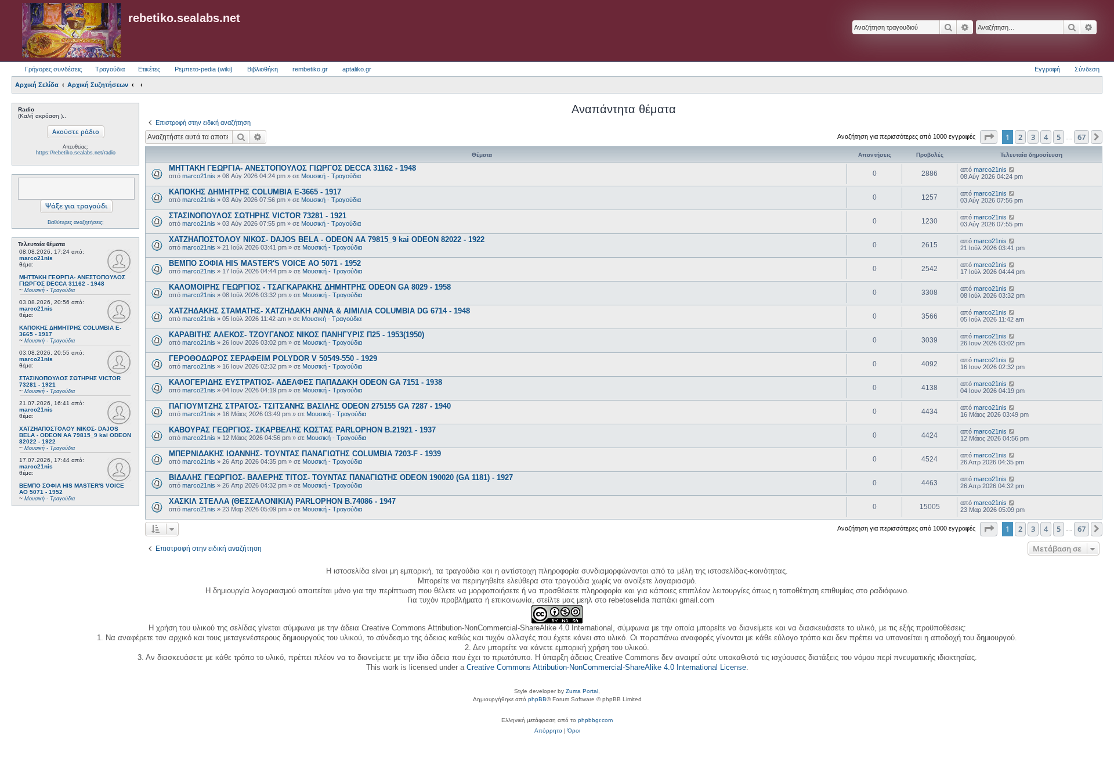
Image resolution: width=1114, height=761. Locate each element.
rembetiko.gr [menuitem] (310, 69)
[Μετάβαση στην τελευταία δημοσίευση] (1012, 169)
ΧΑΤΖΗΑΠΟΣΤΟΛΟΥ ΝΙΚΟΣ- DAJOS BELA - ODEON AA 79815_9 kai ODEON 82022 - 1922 (326, 239)
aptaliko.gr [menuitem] (356, 69)
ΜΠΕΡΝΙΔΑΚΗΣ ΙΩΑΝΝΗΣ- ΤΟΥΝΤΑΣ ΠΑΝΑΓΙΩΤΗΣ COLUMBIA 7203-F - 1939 (305, 453)
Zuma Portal (582, 691)
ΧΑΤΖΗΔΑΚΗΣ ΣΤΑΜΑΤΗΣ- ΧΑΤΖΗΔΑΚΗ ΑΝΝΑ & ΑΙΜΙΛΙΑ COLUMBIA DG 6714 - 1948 (319, 310)
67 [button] (1081, 137)
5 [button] (1059, 137)
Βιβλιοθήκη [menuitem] (262, 69)
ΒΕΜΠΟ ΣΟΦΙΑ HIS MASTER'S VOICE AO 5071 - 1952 (265, 263)
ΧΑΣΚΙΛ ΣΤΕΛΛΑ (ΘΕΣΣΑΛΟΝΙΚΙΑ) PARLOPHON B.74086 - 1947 (282, 501)
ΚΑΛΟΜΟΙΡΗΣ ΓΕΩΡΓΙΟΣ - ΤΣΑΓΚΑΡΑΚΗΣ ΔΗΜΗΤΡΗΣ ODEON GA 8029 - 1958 (310, 287)
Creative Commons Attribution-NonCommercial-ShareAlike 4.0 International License (606, 667)
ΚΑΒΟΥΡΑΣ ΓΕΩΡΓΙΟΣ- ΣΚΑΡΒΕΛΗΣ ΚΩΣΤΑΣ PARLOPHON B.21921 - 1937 (302, 429)
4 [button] (1046, 137)
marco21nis (36, 258)
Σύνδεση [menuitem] (1087, 69)
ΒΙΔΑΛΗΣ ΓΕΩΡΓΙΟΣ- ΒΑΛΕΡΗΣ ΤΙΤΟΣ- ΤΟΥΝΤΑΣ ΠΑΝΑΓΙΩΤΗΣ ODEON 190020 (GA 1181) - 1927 (341, 477)
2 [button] (1020, 137)
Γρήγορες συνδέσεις (53, 69)
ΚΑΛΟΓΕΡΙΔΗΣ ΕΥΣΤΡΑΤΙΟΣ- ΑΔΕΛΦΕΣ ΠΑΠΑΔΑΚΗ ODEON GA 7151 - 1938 (305, 382)
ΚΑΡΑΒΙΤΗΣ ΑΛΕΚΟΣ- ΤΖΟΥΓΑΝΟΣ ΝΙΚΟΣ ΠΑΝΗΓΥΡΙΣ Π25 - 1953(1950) (296, 334)
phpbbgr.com (595, 720)
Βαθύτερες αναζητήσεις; (76, 222)
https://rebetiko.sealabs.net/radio (75, 153)
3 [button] (1033, 137)
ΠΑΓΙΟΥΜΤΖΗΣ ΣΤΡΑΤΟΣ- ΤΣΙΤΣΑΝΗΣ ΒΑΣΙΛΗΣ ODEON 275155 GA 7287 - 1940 (310, 406)
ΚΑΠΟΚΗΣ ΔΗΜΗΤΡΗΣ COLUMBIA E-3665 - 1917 (255, 191)
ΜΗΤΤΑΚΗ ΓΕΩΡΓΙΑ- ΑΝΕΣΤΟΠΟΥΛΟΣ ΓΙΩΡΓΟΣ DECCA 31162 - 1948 (292, 168)
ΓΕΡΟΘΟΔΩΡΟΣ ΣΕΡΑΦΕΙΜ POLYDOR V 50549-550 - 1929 (273, 358)
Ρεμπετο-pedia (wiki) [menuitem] (204, 69)
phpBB (537, 699)
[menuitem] (548, 731)
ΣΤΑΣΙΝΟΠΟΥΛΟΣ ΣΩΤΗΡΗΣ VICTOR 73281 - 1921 (257, 215)
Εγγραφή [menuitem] (1047, 69)
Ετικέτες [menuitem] (149, 69)
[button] (988, 137)
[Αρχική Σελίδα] (71, 31)
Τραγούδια (110, 69)
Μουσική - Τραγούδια (331, 175)
